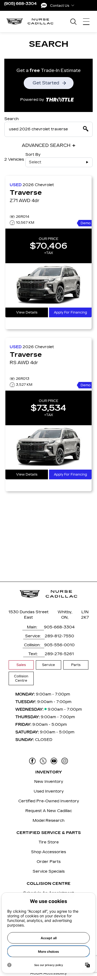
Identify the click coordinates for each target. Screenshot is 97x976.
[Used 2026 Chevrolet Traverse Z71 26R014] (48, 285)
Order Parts (49, 861)
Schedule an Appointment (48, 893)
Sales (21, 665)
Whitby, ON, (65, 615)
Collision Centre (21, 678)
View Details (26, 312)
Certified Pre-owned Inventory (48, 801)
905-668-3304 (59, 627)
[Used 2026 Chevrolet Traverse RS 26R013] (48, 447)
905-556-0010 (59, 645)
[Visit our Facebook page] (32, 761)
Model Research (48, 820)
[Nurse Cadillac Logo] (30, 21)
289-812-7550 (59, 636)
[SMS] (44, 5)
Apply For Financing (70, 312)
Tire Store (49, 842)
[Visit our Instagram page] (64, 761)
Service (48, 665)
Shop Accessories (48, 852)
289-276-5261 (59, 654)
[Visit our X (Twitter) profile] (43, 761)
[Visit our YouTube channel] (54, 761)
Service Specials (49, 871)
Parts (76, 665)
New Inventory (48, 781)
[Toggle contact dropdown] (72, 5)
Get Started (46, 82)
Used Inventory (49, 791)
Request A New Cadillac (48, 811)
